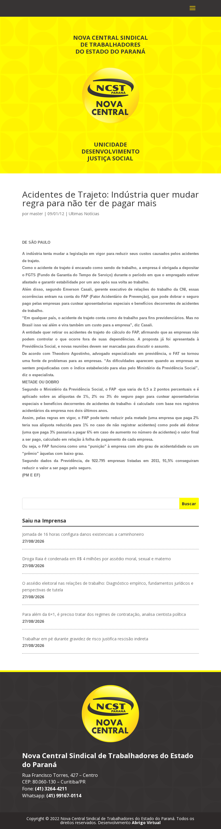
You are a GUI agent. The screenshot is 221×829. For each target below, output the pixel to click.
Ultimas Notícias (84, 213)
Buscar (189, 503)
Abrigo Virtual (146, 822)
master (36, 213)
